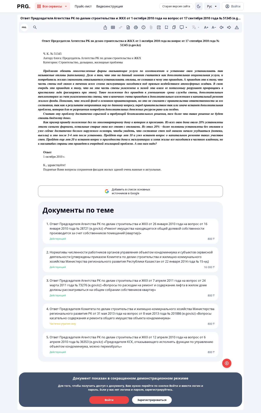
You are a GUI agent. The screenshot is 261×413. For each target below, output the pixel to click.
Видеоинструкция (109, 6)
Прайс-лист (83, 6)
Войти (109, 400)
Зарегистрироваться (151, 400)
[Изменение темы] (199, 6)
